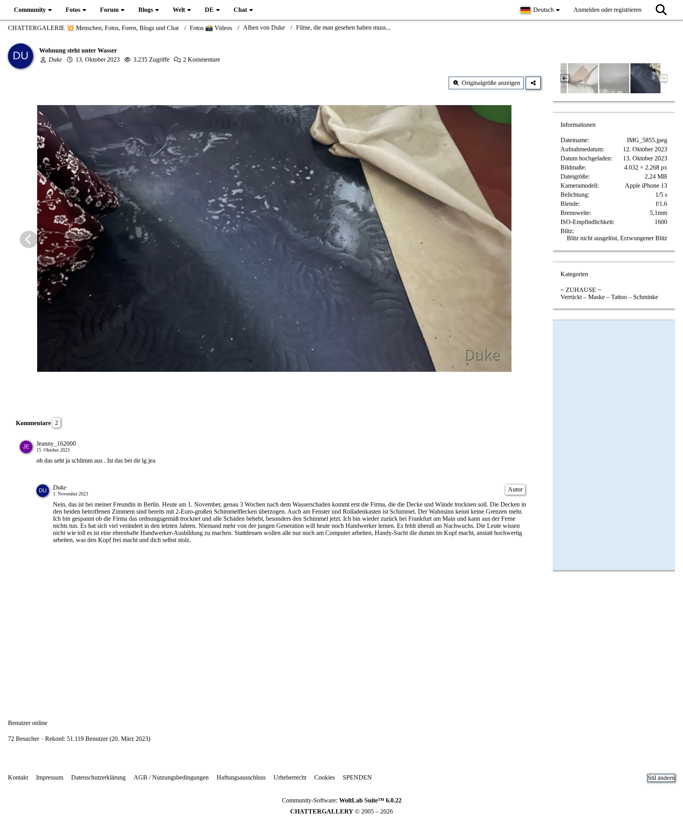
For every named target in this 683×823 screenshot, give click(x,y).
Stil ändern (661, 777)
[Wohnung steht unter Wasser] (645, 78)
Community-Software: (342, 800)
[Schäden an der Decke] (583, 78)
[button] (541, 10)
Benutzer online (27, 722)
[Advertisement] (274, 626)
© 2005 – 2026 (341, 811)
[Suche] (661, 10)
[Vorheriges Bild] (29, 239)
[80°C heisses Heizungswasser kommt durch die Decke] (614, 78)
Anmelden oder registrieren (607, 9)
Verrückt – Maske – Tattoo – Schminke (609, 297)
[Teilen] (533, 83)
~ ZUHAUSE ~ (580, 289)
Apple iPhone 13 (646, 185)
